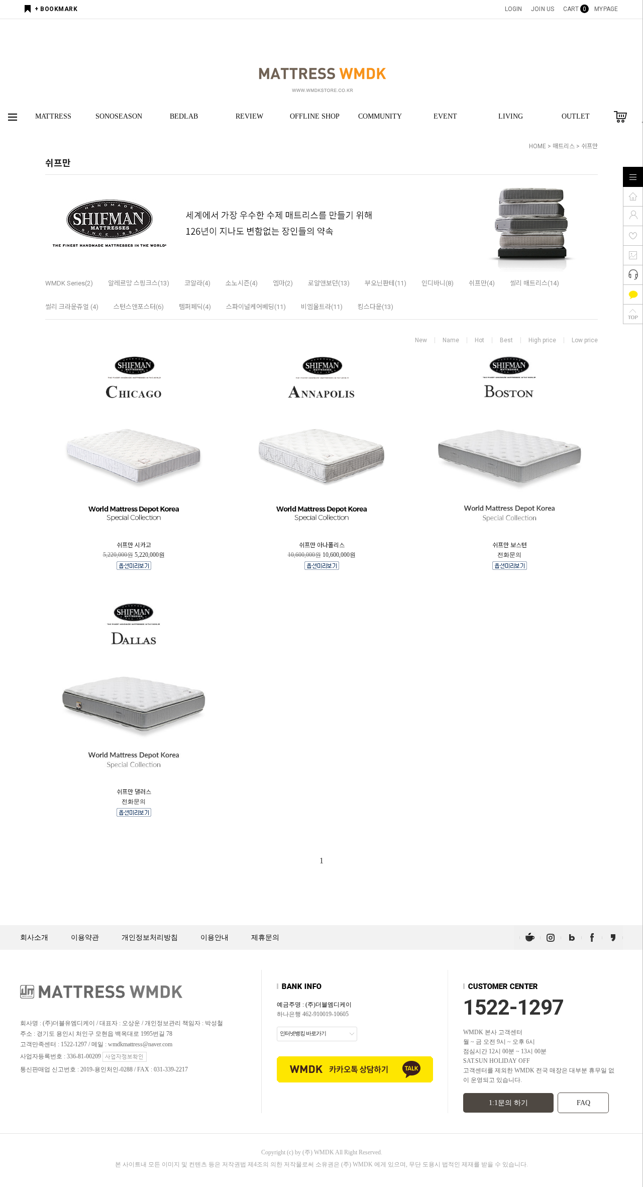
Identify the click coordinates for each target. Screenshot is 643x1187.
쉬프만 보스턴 (509, 545)
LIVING (510, 116)
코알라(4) (197, 283)
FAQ (583, 1103)
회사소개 (34, 937)
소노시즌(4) (242, 283)
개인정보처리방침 (150, 937)
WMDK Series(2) (69, 283)
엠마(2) (283, 283)
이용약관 (85, 937)
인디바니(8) (437, 283)
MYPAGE (606, 9)
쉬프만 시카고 (134, 545)
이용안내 (214, 937)
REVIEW (249, 116)
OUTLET (576, 116)
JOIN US (542, 9)
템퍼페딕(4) (195, 307)
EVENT (445, 116)
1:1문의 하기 (508, 1103)
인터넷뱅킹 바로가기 (303, 1033)
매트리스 (564, 146)
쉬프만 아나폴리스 (322, 545)
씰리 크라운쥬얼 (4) (71, 307)
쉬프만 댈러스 (134, 792)
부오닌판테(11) (385, 283)
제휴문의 (265, 937)
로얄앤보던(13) (329, 283)
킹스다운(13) (375, 307)
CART (574, 9)
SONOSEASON (118, 116)
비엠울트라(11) (322, 307)
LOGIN (513, 9)
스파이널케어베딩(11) (256, 307)
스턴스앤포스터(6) (139, 307)
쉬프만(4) (482, 283)
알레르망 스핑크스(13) (138, 283)
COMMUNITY (380, 116)
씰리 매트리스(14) (534, 283)
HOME (537, 146)
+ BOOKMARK (56, 9)
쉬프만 (589, 146)
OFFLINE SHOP (315, 116)
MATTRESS (53, 116)
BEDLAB (184, 116)
